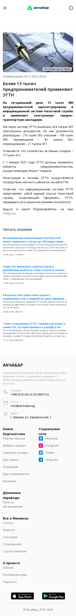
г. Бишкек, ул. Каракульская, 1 (31, 417)
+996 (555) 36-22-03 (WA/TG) (30, 394)
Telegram (9, 213)
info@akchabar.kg (23, 406)
